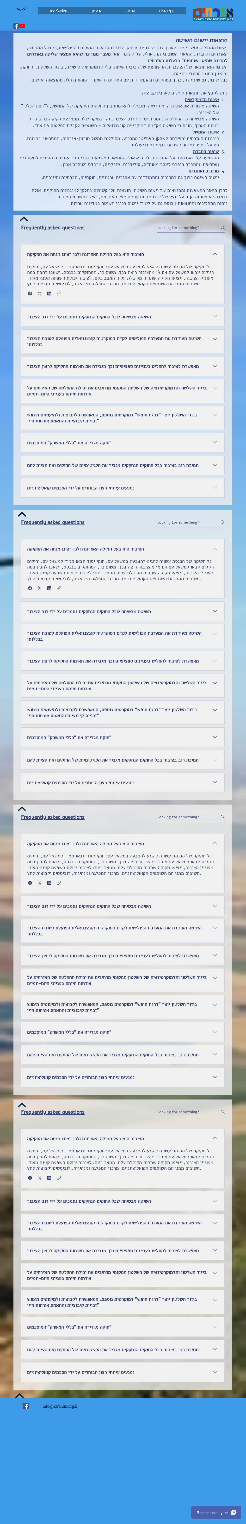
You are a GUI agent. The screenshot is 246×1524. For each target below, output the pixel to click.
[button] (130, 10)
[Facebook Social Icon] (16, 26)
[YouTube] (22, 26)
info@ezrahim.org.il (60, 1406)
